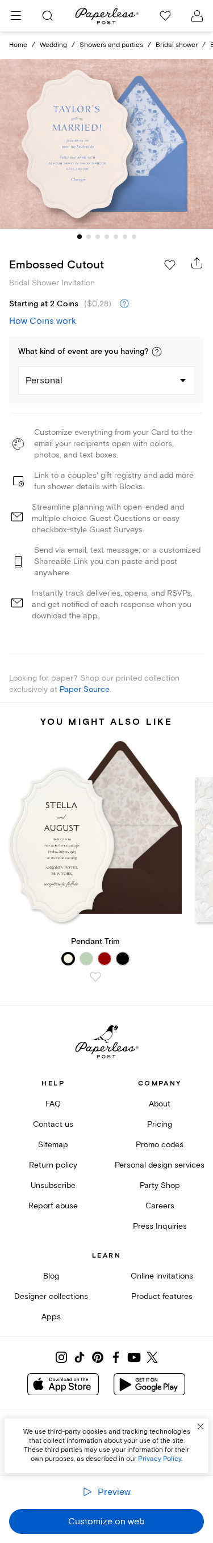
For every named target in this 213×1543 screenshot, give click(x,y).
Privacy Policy (159, 1459)
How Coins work (42, 321)
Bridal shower (177, 45)
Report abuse (53, 1206)
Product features (162, 1296)
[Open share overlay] (197, 263)
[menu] (16, 16)
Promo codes (159, 1144)
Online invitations (162, 1276)
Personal (44, 380)
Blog (51, 1276)
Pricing (159, 1124)
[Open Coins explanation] (124, 304)
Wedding (53, 45)
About (159, 1104)
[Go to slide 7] (134, 236)
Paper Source (85, 689)
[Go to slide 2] (88, 236)
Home (18, 45)
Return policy (53, 1165)
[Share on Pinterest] (98, 1357)
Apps (51, 1317)
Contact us (53, 1124)
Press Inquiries (160, 1226)
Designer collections (51, 1296)
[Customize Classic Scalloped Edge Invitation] (107, 144)
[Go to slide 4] (107, 236)
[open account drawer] (197, 16)
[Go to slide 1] (79, 236)
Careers (159, 1206)
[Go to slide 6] (125, 236)
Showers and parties (111, 45)
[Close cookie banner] (200, 1426)
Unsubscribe (53, 1185)
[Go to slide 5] (116, 236)
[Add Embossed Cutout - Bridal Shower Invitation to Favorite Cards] (170, 265)
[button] (156, 351)
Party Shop (160, 1185)
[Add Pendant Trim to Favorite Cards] (95, 977)
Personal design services (159, 1165)
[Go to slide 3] (97, 236)
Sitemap (53, 1144)
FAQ (53, 1104)
